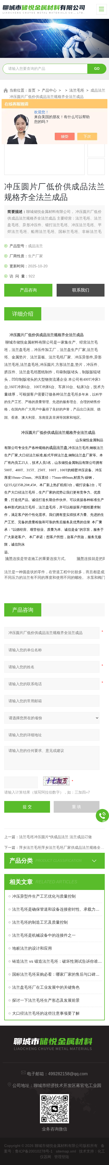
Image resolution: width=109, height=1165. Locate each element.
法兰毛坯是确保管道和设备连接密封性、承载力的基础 (57, 909)
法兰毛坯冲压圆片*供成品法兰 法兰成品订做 (55, 837)
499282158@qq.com (68, 1074)
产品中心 (49, 90)
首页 (31, 90)
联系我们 (80, 290)
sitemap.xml (66, 1151)
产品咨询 (28, 290)
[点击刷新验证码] (56, 781)
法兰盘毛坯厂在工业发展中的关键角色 (46, 987)
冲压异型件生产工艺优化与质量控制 (44, 896)
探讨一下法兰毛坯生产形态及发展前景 (46, 1000)
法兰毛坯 (76, 90)
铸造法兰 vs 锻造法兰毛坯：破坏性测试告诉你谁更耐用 (57, 961)
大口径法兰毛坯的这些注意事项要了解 (46, 1013)
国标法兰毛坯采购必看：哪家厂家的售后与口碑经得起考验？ (57, 974)
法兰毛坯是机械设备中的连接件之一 (44, 935)
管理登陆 (61, 1157)
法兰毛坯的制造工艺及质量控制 (40, 922)
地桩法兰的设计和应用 (32, 948)
